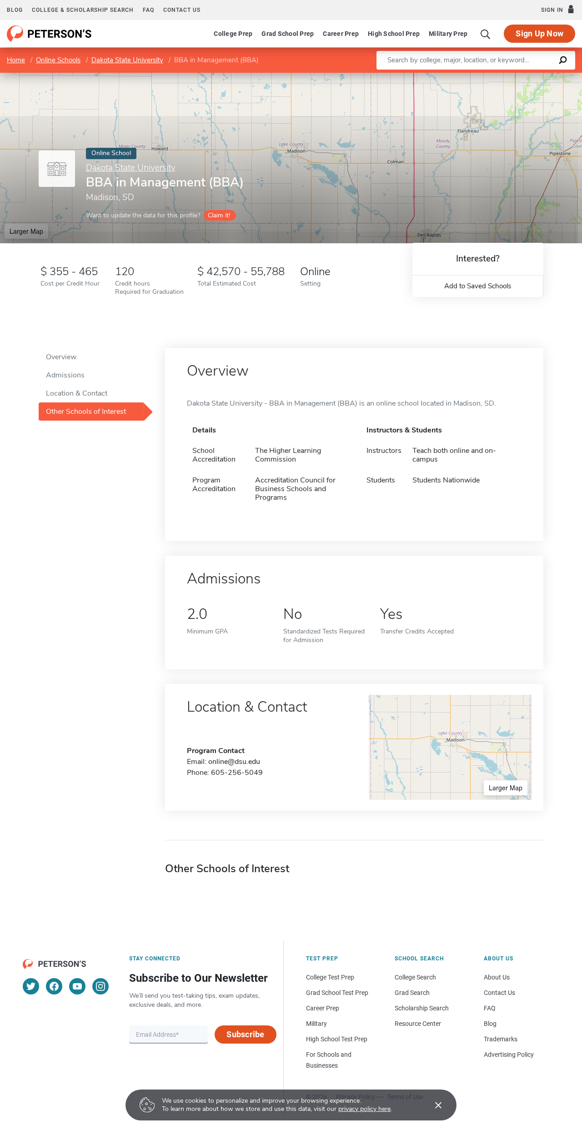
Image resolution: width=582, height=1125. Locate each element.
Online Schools (58, 60)
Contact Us (499, 992)
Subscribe (245, 1034)
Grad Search (412, 992)
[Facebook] (54, 986)
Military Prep (448, 33)
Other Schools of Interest (86, 412)
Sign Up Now (539, 33)
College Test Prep (330, 977)
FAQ (148, 10)
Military (316, 1023)
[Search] (486, 33)
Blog (15, 10)
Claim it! (219, 215)
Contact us (182, 10)
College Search (415, 977)
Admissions (65, 375)
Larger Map (26, 231)
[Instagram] (100, 986)
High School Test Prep (336, 1039)
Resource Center (418, 1023)
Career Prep (341, 33)
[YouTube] (77, 986)
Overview (61, 357)
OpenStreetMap (520, 77)
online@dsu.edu (234, 762)
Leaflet (475, 77)
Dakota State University (127, 60)
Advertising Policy (509, 1054)
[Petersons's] (49, 33)
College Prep (233, 33)
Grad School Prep (287, 33)
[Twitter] (31, 986)
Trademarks (500, 1039)
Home (16, 60)
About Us (497, 977)
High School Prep (394, 33)
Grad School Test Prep (337, 992)
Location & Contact (76, 393)
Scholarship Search (422, 1008)
